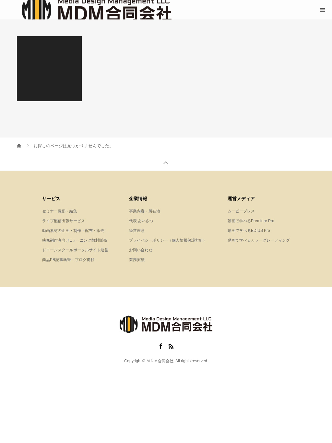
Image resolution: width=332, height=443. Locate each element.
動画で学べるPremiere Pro (251, 221)
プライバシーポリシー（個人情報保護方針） (168, 240)
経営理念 (137, 230)
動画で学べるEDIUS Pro (249, 230)
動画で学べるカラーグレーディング (259, 240)
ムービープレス (241, 211)
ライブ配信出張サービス (63, 221)
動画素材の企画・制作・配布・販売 (73, 230)
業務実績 (137, 259)
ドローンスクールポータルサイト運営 (75, 250)
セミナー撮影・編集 (59, 211)
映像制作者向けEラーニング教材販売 (74, 240)
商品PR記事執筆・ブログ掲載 (68, 259)
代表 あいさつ (141, 221)
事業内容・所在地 (144, 211)
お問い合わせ (140, 250)
